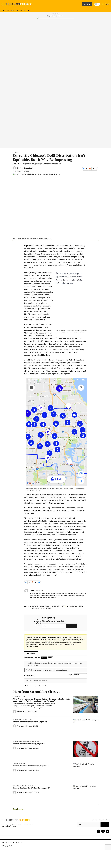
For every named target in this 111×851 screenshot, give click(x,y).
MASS (12, 10)
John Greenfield (26, 168)
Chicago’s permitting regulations (41, 254)
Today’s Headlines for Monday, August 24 (30, 722)
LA (17, 10)
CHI (21, 10)
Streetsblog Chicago (19, 696)
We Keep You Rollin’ (41, 352)
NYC (7, 10)
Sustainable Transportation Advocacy (24, 785)
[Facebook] (98, 831)
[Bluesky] (107, 831)
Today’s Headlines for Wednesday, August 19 (31, 788)
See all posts (18, 809)
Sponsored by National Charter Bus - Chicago (26, 741)
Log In (86, 4)
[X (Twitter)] (103, 831)
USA (3, 10)
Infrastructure (72, 606)
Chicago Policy (45, 606)
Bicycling (15, 152)
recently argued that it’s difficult (36, 248)
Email (44, 626)
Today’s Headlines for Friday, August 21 (29, 744)
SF (24, 10)
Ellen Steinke (21, 711)
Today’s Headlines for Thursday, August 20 (30, 766)
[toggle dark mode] (97, 4)
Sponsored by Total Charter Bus (22, 719)
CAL (28, 10)
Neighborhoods (46, 608)
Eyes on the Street (58, 606)
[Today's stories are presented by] (55, 82)
